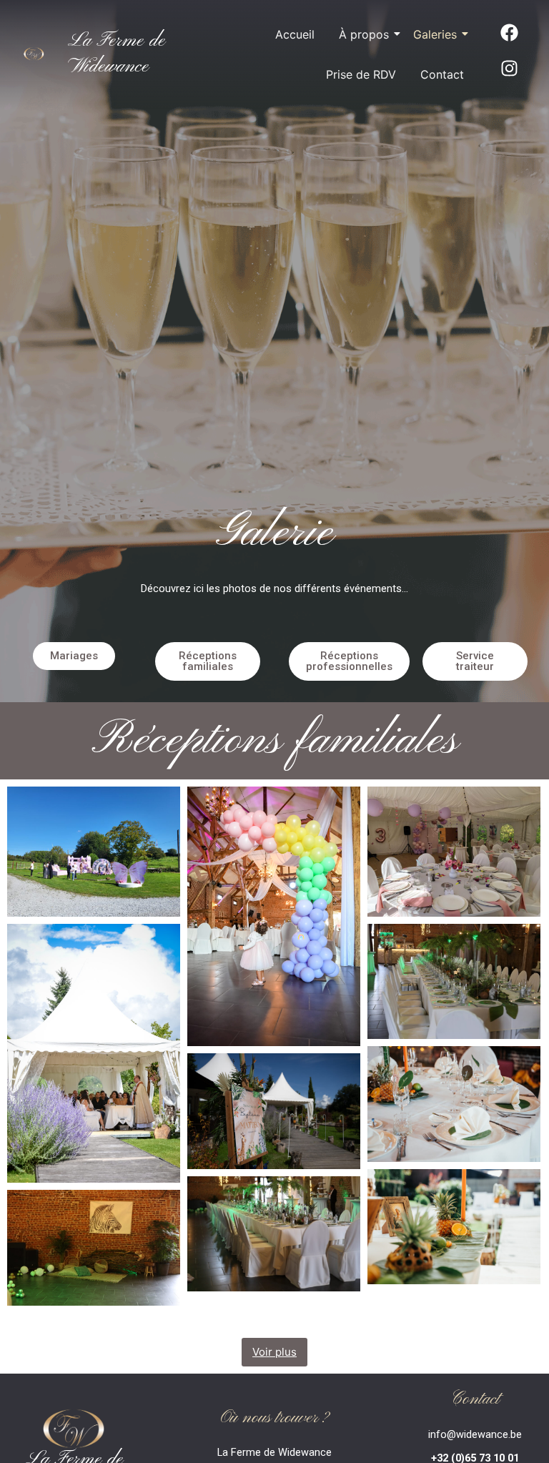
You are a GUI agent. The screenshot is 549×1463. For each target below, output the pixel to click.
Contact (442, 74)
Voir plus (274, 1352)
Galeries (435, 34)
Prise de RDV (361, 74)
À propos (364, 34)
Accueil (295, 34)
